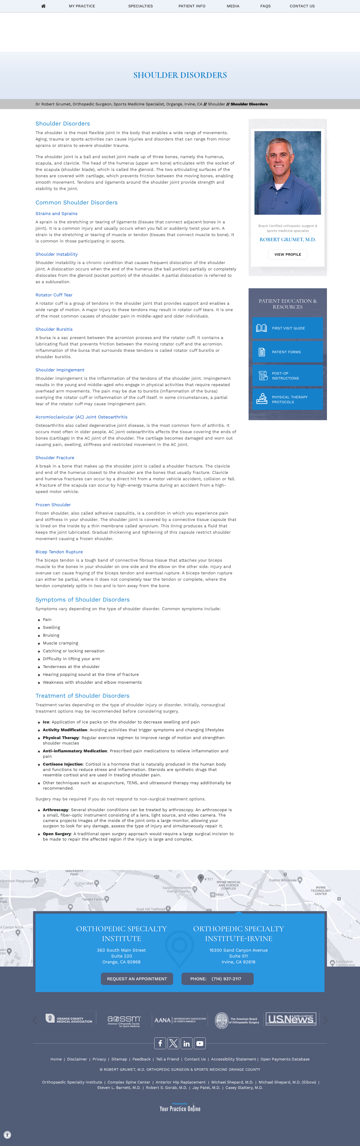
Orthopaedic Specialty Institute (72, 1082)
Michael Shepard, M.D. (232, 1082)
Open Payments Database (285, 1059)
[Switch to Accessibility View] (7, 1135)
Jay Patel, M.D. (206, 1087)
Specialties (140, 6)
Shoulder (216, 104)
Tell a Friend (167, 1059)
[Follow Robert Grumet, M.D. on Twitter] (173, 1043)
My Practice (82, 6)
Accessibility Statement (233, 1059)
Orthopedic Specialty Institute (121, 933)
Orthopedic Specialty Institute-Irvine (238, 933)
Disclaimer (77, 1059)
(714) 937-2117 (226, 978)
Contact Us (302, 6)
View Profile (288, 254)
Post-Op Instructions (285, 375)
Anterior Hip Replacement (181, 1082)
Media (233, 6)
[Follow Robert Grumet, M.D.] (186, 1043)
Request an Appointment (137, 978)
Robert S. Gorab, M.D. (166, 1087)
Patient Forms (286, 352)
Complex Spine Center (129, 1082)
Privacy (99, 1059)
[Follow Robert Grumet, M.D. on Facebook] (160, 1043)
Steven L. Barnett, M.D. (119, 1087)
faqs (265, 6)
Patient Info (192, 6)
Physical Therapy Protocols (290, 399)
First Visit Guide (288, 328)
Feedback (141, 1059)
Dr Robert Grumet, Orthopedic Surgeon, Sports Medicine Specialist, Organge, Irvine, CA (119, 104)
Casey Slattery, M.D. (244, 1087)
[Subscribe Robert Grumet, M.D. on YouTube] (199, 1043)
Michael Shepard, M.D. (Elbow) (287, 1082)
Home (43, 6)
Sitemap (119, 1059)
